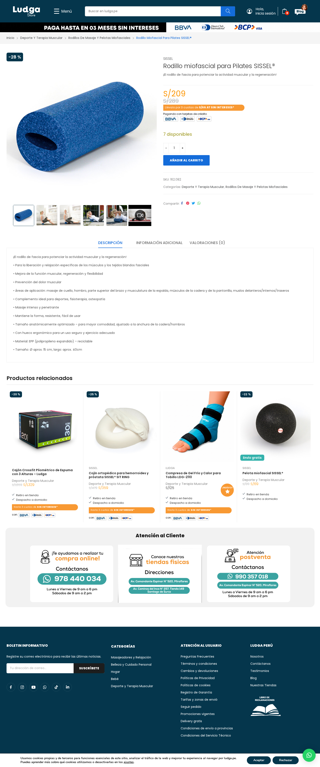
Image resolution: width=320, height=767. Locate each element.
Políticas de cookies (196, 685)
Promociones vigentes (198, 714)
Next (151, 127)
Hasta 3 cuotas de (35, 507)
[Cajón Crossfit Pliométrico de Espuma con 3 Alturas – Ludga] (45, 426)
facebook (11, 687)
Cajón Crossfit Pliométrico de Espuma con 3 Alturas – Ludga (42, 472)
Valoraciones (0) (207, 242)
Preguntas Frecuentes (197, 656)
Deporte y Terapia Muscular (203, 187)
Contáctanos (260, 663)
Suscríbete (89, 668)
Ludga (170, 468)
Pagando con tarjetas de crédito (185, 113)
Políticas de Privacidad (198, 678)
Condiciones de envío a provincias (207, 728)
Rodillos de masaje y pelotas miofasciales (257, 187)
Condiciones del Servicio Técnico (206, 735)
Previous (12, 127)
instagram (22, 687)
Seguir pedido (191, 707)
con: (15, 514)
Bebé (115, 679)
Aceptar (258, 760)
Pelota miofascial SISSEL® (263, 473)
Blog (253, 678)
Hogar (115, 672)
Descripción (110, 242)
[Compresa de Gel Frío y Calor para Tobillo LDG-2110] (198, 426)
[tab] (110, 243)
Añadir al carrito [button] (78, 513)
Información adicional (159, 242)
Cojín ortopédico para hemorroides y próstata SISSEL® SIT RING (118, 475)
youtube (33, 687)
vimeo (67, 687)
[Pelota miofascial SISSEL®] (275, 426)
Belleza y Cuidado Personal (131, 664)
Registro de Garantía (196, 692)
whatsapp (44, 687)
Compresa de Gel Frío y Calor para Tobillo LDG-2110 (193, 475)
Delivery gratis (191, 721)
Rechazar (285, 760)
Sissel (168, 58)
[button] (309, 755)
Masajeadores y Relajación (131, 657)
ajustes (129, 762)
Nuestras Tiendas (263, 685)
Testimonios (259, 671)
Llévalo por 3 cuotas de (199, 107)
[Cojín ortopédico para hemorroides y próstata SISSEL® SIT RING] (122, 426)
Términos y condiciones (199, 663)
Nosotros (257, 656)
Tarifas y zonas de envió (199, 699)
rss (56, 687)
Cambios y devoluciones (199, 671)
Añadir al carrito (186, 160)
